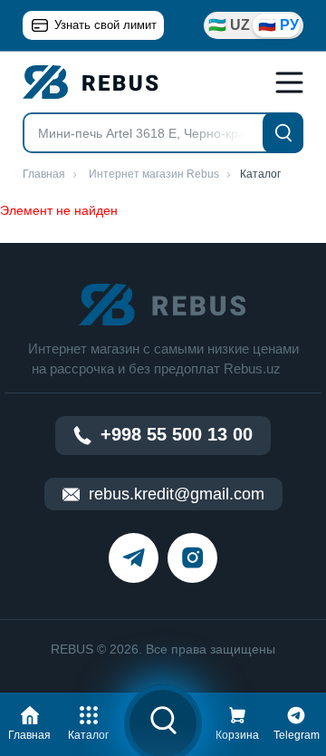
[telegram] (133, 558)
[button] (29, 720)
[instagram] (192, 558)
